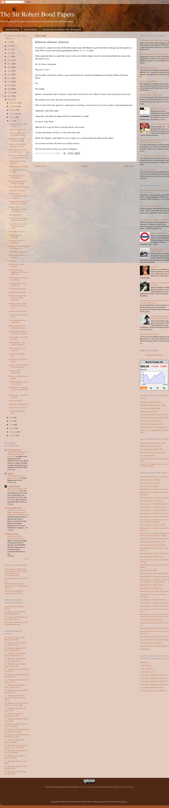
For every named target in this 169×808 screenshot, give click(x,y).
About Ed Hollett (12, 29)
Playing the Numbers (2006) (150, 402)
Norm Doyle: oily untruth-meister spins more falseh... (19, 226)
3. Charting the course (148, 672)
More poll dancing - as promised (17, 349)
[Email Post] (64, 153)
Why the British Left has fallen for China (15, 476)
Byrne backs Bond (15, 400)
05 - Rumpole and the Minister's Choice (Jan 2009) (16, 751)
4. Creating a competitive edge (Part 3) (154, 681)
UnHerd (10, 473)
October (13, 110)
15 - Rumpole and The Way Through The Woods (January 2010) (15, 697)
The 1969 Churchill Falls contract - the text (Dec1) (14, 592)
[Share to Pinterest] (79, 153)
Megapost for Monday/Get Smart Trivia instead (18, 202)
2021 (10, 42)
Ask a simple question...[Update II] (17, 321)
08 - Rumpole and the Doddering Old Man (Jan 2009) (17, 735)
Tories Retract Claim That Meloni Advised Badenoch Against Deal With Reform (16, 512)
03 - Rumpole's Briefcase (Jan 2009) (15, 762)
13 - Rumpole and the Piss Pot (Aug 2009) (16, 709)
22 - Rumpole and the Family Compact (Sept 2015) (15, 659)
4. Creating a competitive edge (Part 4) (154, 684)
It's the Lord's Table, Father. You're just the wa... (19, 366)
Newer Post (40, 166)
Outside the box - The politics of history (17, 343)
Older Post (129, 166)
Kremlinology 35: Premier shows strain (154, 516)
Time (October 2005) (148, 455)
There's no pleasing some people (18, 377)
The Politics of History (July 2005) (152, 452)
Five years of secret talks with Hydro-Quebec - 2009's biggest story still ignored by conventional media (16, 572)
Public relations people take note (17, 162)
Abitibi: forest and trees (17, 129)
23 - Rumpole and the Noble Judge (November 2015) (15, 654)
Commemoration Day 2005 (17, 412)
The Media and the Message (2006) (152, 405)
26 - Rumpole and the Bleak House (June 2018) (15, 638)
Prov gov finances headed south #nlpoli (154, 219)
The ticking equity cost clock (150, 206)
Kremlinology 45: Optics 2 (150, 483)
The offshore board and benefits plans (17, 151)
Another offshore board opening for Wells (17, 145)
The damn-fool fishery (17, 190)
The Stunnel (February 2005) (150, 446)
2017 (10, 56)
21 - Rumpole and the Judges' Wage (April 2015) (15, 665)
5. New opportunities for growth (151, 687)
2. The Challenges (146, 668)
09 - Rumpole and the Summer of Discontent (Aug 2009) (17, 730)
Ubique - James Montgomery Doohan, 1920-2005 (18, 209)
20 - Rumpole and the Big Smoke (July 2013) (17, 670)
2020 (10, 46)
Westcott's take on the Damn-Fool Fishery (17, 134)
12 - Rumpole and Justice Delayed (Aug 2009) (14, 714)
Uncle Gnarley (13, 534)
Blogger (124, 801)
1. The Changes (145, 665)
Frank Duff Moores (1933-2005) (19, 315)
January (13, 435)
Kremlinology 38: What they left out (153, 507)
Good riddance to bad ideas (19, 187)
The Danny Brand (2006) (149, 411)
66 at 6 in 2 (155, 267)
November (14, 106)
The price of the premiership (15, 371)
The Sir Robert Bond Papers (37, 13)
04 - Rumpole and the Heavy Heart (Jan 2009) (15, 757)
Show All (26, 559)
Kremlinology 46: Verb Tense (151, 480)
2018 (10, 53)
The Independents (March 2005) (151, 449)
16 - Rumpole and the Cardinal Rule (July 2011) (16, 691)
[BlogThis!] (71, 153)
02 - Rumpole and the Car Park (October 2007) (16, 767)
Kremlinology (145, 649)
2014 (10, 67)
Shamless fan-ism (15, 215)
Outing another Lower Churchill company (17, 327)
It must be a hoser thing (17, 292)
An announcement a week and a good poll (18, 383)
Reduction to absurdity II (18, 407)
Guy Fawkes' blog (14, 508)
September (14, 113)
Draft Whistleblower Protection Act (16, 579)
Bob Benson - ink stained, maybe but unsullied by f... (18, 389)
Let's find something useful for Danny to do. (19, 247)
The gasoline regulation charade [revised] (17, 182)
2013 (10, 71)
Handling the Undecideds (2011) (152, 424)
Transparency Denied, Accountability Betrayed (16, 537)
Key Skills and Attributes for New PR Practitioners (15, 613)
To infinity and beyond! (17, 288)
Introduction (144, 662)
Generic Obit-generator (17, 311)
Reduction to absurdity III (18, 404)
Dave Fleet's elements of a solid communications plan (16, 623)
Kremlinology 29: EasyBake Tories (153, 542)
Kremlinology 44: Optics (149, 486)
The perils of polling (147, 169)
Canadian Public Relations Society (14, 607)
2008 (10, 89)
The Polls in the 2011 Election (151, 421)
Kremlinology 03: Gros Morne (151, 643)
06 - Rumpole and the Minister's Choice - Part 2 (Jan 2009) (16, 746)
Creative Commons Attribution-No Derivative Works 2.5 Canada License (106, 787)
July (11, 121)
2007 (10, 92)
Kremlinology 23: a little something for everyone (154, 560)
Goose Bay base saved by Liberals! (18, 125)
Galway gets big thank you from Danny (18, 278)
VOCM (85, 50)
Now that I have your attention (16, 265)
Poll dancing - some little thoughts (18, 396)
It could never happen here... (17, 354)
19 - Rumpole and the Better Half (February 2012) (17, 675)
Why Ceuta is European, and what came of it (17, 489)
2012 (10, 74)
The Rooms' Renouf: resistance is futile (16, 139)
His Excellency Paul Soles (18, 166)
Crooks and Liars (14, 450)
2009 (10, 85)
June (11, 417)
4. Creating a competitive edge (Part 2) (154, 678)
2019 (10, 49)
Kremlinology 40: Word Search (151, 500)
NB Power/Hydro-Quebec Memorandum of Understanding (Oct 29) (16, 585)
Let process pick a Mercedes (15, 236)
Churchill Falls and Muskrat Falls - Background (61, 29)
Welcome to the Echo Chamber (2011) (154, 414)
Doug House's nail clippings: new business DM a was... (18, 272)
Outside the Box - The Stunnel (151, 95)
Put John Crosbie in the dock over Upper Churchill (17, 297)
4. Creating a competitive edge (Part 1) (154, 675)
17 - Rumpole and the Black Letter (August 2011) (15, 686)
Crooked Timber (13, 486)
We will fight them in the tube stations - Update (18, 332)
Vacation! (12, 261)
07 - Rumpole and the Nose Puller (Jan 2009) (14, 741)
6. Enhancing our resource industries (153, 690)
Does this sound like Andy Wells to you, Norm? (18, 219)
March (12, 428)
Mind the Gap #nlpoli (158, 233)
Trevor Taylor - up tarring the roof (18, 338)
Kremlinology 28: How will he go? (153, 545)
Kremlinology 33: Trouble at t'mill (152, 525)
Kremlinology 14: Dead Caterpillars (153, 599)
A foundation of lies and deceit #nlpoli (154, 155)
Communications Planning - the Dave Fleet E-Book (16, 618)
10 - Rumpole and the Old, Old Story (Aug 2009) (16, 725)
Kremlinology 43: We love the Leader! (154, 489)
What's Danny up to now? (18, 252)
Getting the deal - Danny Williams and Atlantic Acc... (18, 305)
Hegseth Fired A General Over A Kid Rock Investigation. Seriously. (17, 454)
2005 (10, 99)
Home (85, 166)
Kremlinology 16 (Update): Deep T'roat (154, 591)
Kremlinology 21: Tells (148, 570)
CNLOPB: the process (17, 231)
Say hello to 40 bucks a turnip (17, 171)
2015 (10, 63)
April (12, 424)
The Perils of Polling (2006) (150, 408)
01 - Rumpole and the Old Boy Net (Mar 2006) (16, 772)
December (14, 103)
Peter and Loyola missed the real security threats (18, 156)
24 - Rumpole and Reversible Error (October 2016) (15, 649)
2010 (10, 82)
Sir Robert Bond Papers (154, 355)
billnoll (108, 801)
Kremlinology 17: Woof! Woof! (151, 585)
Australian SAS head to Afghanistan (17, 284)
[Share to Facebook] (76, 153)
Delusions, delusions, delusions (16, 241)
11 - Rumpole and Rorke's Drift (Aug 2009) (16, 720)
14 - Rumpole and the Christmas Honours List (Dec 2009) (16, 704)
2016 (10, 60)
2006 (10, 96)
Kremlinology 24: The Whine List (152, 556)
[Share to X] (74, 153)
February (13, 432)
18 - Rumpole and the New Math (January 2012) (16, 681)
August (12, 117)
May (11, 421)
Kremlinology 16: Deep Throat (151, 588)
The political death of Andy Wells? (17, 176)
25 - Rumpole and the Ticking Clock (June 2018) (15, 644)
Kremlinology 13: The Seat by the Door (154, 603)
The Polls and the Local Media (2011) (153, 427)
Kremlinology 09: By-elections (151, 619)
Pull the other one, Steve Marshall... (18, 256)
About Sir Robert (31, 29)
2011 (10, 78)
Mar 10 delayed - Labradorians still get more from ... (18, 195)
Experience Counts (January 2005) (152, 443)
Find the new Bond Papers (149, 67)
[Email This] (69, 153)
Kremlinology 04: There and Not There (154, 639)
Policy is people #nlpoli (148, 81)
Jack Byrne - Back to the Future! (18, 360)
